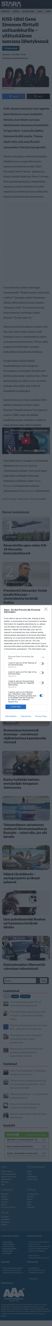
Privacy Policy (41, 716)
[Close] (46, 610)
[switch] (42, 663)
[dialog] (26, 663)
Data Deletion (11, 716)
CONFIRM (16, 707)
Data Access (26, 716)
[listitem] (26, 657)
